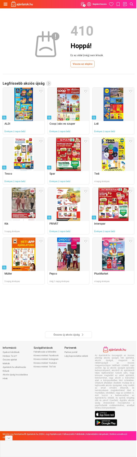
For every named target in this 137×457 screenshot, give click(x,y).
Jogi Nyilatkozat (53, 434)
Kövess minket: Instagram (46, 359)
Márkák (6, 363)
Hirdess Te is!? (10, 356)
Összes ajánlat (10, 359)
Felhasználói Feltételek (73, 434)
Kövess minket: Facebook (46, 355)
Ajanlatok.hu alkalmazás (14, 367)
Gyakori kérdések (11, 352)
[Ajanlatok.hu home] (22, 4)
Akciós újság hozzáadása (15, 374)
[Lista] (125, 4)
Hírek (5, 378)
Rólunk (6, 371)
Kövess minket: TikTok (45, 366)
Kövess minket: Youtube (45, 363)
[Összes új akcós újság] (48, 83)
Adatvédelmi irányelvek (97, 434)
